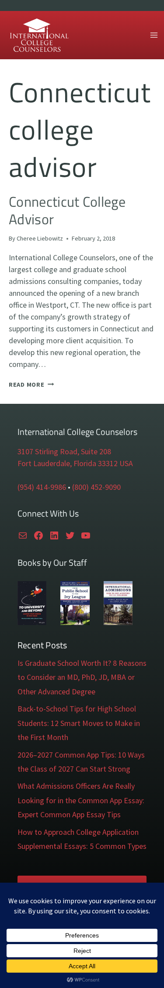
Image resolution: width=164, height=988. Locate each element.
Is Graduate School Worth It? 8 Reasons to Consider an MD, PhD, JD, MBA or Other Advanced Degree (82, 677)
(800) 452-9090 (96, 487)
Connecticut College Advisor (67, 210)
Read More (31, 384)
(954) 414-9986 (41, 487)
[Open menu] (154, 35)
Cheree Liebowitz (40, 238)
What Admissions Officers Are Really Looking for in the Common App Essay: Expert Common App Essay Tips (80, 800)
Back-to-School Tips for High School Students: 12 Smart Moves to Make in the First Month (78, 723)
